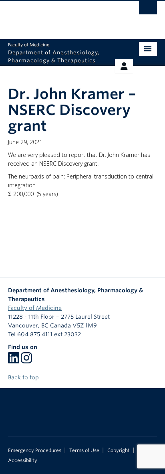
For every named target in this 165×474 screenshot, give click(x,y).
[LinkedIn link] (13, 360)
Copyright (118, 450)
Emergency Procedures (34, 450)
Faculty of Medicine (35, 308)
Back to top (24, 377)
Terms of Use (84, 450)
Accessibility (22, 460)
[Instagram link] (26, 360)
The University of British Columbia (60, 16)
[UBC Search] (148, 10)
